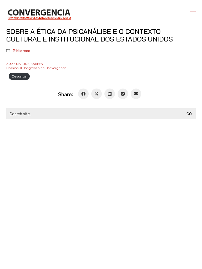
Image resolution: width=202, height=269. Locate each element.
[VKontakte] (123, 94)
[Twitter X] (96, 94)
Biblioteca (21, 50)
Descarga (19, 76)
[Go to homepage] (39, 14)
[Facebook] (83, 94)
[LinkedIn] (109, 94)
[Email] (136, 94)
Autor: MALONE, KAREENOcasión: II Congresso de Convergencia (36, 66)
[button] (193, 14)
